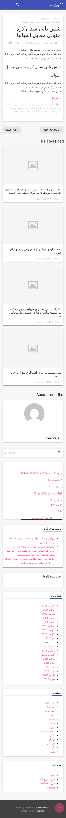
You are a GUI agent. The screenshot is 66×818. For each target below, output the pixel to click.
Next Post (11, 129)
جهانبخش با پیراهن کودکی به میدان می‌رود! (34, 546)
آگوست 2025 (48, 630)
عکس (52, 735)
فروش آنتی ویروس (41, 517)
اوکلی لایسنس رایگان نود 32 (48, 493)
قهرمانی (51, 743)
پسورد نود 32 (55, 486)
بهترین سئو (56, 504)
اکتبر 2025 (50, 622)
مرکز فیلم (56, 98)
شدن (25, 108)
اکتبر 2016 (50, 646)
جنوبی (46, 108)
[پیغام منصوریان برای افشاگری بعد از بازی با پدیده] (33, 348)
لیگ (53, 747)
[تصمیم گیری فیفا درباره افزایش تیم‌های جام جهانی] (33, 225)
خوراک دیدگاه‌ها (47, 783)
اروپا (53, 715)
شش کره (30, 111)
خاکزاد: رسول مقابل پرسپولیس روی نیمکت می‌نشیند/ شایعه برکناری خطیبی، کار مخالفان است (35, 312)
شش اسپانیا (42, 111)
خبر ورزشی (35, 108)
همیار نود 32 (56, 500)
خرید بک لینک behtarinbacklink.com (41, 473)
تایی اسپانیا (12, 104)
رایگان (59, 511)
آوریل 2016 (49, 671)
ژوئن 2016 (49, 663)
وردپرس (51, 787)
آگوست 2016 (48, 654)
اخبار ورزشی (37, 104)
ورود (53, 775)
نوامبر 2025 (49, 618)
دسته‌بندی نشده (47, 731)
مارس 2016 (49, 675)
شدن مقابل (55, 111)
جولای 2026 (49, 609)
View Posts (52, 437)
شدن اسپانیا (16, 108)
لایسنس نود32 (55, 479)
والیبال (52, 751)
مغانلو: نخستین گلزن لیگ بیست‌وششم (36, 554)
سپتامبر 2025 (48, 626)
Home (57, 18)
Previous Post (52, 129)
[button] (5, 5)
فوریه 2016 (49, 679)
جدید (53, 723)
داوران (52, 727)
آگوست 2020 (48, 634)
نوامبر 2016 (49, 642)
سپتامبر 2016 (48, 650)
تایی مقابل (55, 108)
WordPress (44, 807)
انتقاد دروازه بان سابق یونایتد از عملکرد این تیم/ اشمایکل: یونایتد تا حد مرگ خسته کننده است (33, 191)
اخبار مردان (49, 710)
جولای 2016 (49, 658)
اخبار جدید (45, 18)
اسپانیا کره (24, 104)
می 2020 (50, 638)
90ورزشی (56, 5)
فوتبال (52, 739)
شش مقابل (18, 111)
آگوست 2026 (48, 605)
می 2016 (50, 667)
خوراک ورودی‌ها (47, 779)
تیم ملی (51, 719)
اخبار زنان (50, 706)
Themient (40, 810)
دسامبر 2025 (48, 613)
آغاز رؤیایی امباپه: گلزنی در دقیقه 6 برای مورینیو (31, 550)
